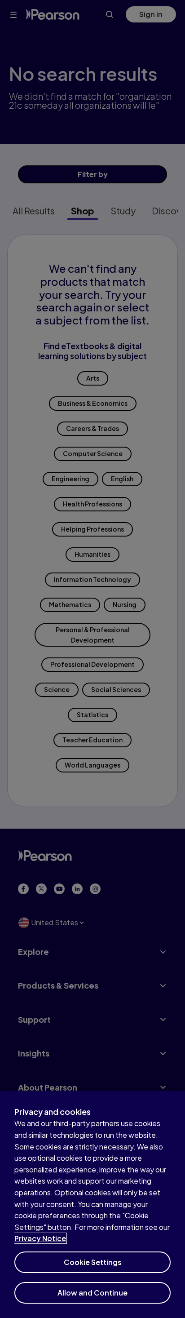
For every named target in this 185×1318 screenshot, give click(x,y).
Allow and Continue (92, 1292)
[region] (92, 1204)
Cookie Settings (93, 1262)
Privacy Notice (40, 1238)
